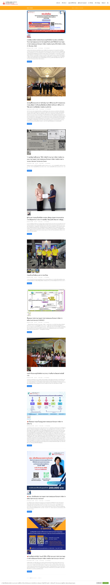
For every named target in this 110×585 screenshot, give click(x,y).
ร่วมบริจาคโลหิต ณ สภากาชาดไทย (37, 275)
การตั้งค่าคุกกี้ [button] (99, 583)
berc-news (41, 48)
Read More (29, 61)
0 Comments (47, 48)
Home (73, 7)
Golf (36, 48)
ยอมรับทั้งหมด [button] (105, 583)
